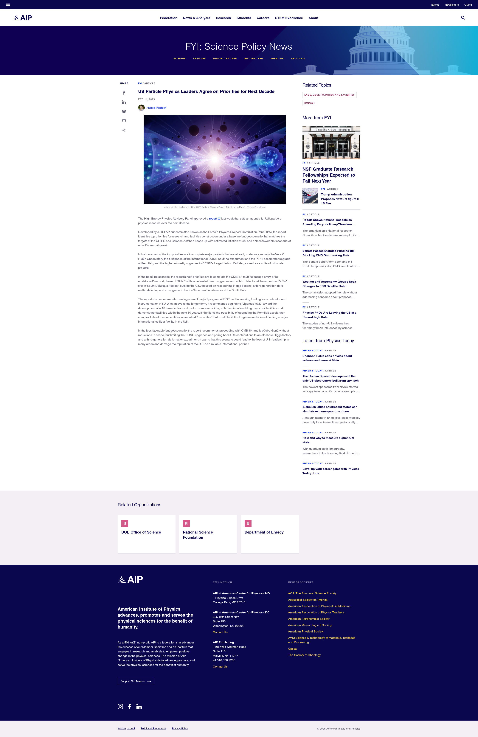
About (313, 18)
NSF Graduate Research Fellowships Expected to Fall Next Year (328, 175)
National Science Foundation (198, 535)
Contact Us (220, 632)
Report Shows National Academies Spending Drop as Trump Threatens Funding (327, 224)
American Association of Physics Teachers (316, 612)
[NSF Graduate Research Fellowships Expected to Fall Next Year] (331, 142)
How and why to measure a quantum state (328, 440)
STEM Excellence (289, 18)
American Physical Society (306, 631)
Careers (263, 18)
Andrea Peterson (156, 107)
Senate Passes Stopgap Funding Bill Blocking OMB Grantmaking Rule (328, 253)
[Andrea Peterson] (141, 108)
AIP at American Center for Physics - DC (241, 612)
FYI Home (179, 58)
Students (244, 18)
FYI (140, 83)
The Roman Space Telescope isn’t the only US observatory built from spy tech (330, 378)
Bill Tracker (253, 58)
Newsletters (452, 4)
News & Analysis (196, 18)
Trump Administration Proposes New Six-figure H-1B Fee (340, 199)
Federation (168, 18)
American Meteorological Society (310, 625)
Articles (199, 58)
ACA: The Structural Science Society (312, 593)
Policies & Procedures (153, 728)
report (213, 218)
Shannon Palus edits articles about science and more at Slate (327, 358)
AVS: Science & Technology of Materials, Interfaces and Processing (321, 640)
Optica (292, 648)
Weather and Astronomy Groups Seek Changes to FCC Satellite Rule (329, 284)
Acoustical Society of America (308, 599)
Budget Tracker (225, 58)
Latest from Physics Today (328, 340)
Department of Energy (264, 532)
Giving (468, 4)
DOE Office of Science (141, 532)
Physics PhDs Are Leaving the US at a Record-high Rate (329, 315)
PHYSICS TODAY (312, 350)
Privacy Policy (180, 728)
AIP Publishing (223, 642)
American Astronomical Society (309, 619)
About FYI (298, 58)
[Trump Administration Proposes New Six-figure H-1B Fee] (310, 195)
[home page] (22, 17)
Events (435, 4)
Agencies (277, 58)
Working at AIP (126, 728)
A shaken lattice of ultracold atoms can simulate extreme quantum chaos (329, 409)
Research (223, 18)
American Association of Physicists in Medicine (319, 606)
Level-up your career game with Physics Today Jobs (330, 471)
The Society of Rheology (304, 655)
